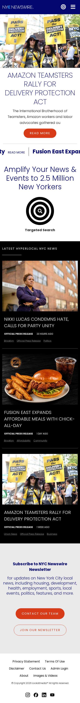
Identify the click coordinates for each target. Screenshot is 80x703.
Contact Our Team (40, 613)
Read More (40, 133)
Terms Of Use (55, 661)
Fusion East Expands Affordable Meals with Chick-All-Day (39, 418)
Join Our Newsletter (40, 630)
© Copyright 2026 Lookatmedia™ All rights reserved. (40, 683)
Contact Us (37, 668)
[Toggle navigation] (73, 7)
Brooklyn (9, 340)
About (24, 675)
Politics (47, 340)
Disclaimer (16, 668)
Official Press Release (18, 333)
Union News (10, 534)
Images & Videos (45, 675)
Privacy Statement (26, 661)
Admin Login (59, 668)
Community (40, 440)
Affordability (24, 440)
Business (52, 534)
